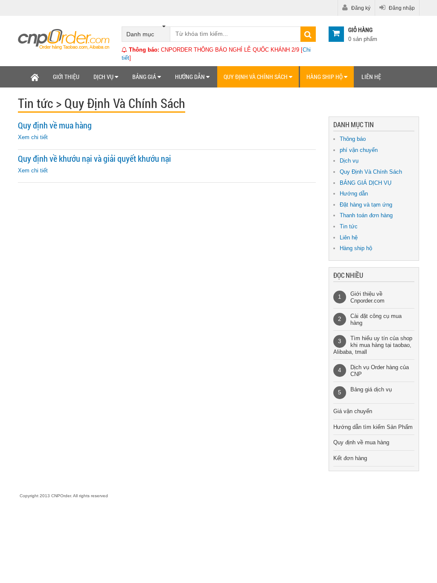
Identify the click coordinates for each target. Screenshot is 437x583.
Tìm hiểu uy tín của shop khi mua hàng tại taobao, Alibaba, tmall (372, 345)
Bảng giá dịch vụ (371, 389)
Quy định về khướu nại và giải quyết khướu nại (94, 158)
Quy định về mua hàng (55, 125)
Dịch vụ (104, 77)
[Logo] (64, 38)
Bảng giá (144, 77)
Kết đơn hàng (350, 458)
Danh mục (140, 34)
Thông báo (353, 139)
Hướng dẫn (190, 77)
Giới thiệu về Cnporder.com (367, 297)
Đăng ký (360, 8)
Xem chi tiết (33, 137)
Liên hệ (371, 77)
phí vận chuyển (359, 150)
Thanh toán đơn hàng (366, 215)
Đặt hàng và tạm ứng (366, 204)
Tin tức (349, 226)
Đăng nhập (401, 8)
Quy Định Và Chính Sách (371, 172)
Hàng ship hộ (325, 77)
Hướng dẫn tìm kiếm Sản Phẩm (373, 427)
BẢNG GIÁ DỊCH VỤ (365, 183)
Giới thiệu (66, 77)
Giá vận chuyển (352, 411)
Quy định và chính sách (256, 77)
